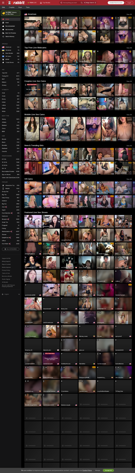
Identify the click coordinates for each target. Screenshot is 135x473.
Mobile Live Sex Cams (34, 114)
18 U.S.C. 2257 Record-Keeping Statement (8, 285)
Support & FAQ (6, 258)
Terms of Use (6, 273)
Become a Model (7, 276)
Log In (129, 2)
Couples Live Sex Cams (35, 81)
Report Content (6, 264)
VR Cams (28, 179)
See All (129, 14)
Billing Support (6, 261)
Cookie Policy (87, 470)
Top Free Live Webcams (35, 47)
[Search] (81, 2)
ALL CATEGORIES (12, 249)
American (32, 14)
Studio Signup (6, 279)
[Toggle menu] (3, 2)
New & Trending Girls (33, 145)
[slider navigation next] (130, 30)
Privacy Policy (6, 270)
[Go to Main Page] (16, 2)
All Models (5, 282)
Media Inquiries (6, 267)
